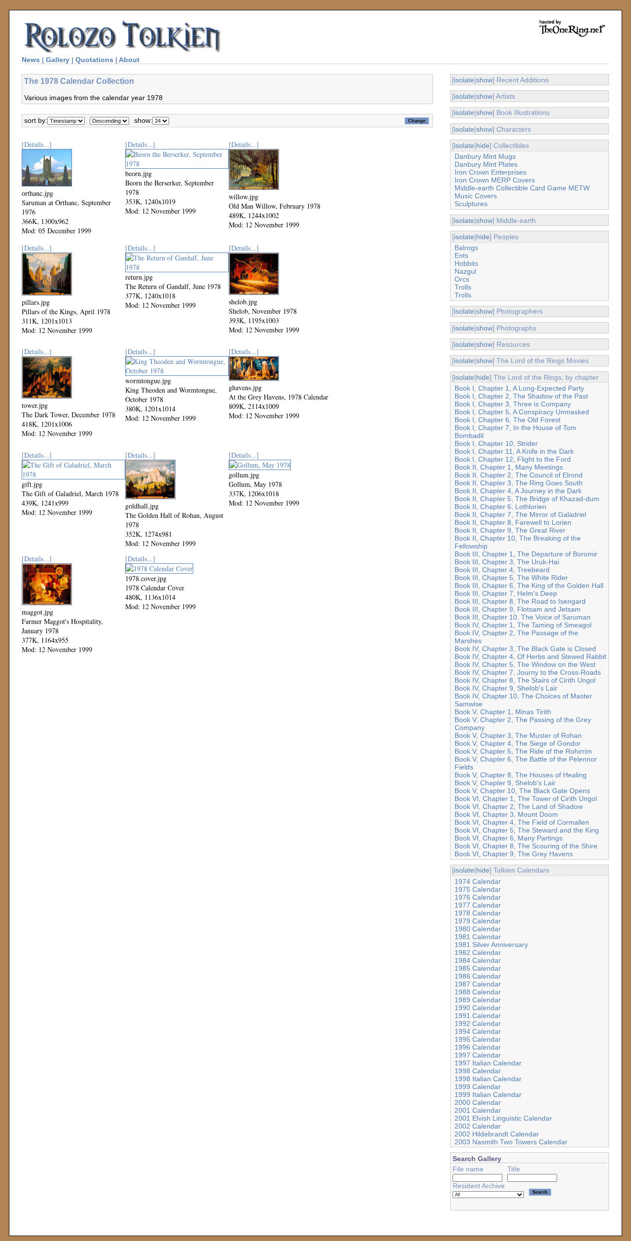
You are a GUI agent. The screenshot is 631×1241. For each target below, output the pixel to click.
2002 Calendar (478, 1126)
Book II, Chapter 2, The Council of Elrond (519, 475)
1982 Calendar (478, 952)
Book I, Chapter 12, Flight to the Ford (513, 459)
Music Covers (476, 196)
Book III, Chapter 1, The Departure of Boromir (526, 554)
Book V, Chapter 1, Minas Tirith (503, 712)
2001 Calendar (478, 1110)
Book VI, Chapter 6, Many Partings (508, 838)
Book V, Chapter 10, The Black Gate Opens (522, 791)
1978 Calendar (478, 913)
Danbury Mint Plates (486, 164)
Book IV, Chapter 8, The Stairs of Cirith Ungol (525, 680)
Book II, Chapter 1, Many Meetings (509, 467)
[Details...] (37, 144)
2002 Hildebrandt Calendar (497, 1134)
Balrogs (466, 248)
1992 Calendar (478, 1023)
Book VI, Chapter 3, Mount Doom (506, 814)
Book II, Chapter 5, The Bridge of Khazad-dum (527, 499)
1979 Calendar (478, 921)
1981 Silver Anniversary (491, 945)
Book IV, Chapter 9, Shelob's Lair (506, 688)
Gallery (58, 60)
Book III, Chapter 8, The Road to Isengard (520, 601)
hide (483, 145)
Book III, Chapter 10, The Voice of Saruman (523, 617)
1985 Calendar (478, 968)
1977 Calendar (478, 905)
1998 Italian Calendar (488, 1079)
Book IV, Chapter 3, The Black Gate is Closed (525, 649)
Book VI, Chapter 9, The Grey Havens (514, 854)
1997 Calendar (478, 1055)
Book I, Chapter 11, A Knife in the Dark (514, 451)
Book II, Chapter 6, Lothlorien (500, 507)
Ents (461, 255)
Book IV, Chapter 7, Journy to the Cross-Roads (528, 672)
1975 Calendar (478, 889)
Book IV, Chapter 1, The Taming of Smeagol (523, 625)
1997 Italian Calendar (488, 1063)
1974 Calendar (478, 881)
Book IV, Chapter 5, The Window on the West (525, 664)
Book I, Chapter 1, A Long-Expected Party (519, 388)
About (129, 60)
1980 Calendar (478, 929)
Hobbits (466, 263)
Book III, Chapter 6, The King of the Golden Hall (529, 585)
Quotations (94, 60)
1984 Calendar (478, 960)
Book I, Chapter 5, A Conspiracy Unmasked (522, 412)
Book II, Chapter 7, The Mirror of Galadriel (520, 514)
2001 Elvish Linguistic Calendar (503, 1118)
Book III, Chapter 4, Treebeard (502, 570)
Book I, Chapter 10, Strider (496, 443)
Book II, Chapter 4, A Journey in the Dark (518, 491)
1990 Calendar (478, 1008)
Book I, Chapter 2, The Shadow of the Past (521, 396)
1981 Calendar (478, 937)
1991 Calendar (478, 1016)
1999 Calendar (478, 1087)
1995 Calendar (478, 1039)
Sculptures (471, 204)
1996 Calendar (478, 1047)
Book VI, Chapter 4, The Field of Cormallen (522, 822)
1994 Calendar (478, 1031)
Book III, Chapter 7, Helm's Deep (506, 593)
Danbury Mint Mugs (485, 156)
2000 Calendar (478, 1102)
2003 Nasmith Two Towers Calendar (511, 1142)
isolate (464, 80)
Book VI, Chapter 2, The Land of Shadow (519, 806)
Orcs (462, 279)
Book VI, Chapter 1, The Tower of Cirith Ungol (526, 799)
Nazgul (465, 271)
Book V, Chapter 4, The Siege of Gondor (518, 743)
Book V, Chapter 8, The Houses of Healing (521, 775)
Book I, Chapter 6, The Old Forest (508, 420)
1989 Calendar (478, 1000)
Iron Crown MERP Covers (495, 180)
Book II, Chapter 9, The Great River (510, 530)
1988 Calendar (478, 992)
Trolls (463, 287)
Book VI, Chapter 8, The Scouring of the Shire (526, 846)
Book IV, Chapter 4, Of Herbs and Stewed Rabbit (530, 656)
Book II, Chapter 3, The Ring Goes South (519, 483)
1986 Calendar (478, 976)
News (31, 60)
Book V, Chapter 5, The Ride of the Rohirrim (523, 751)
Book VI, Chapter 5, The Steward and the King (527, 830)
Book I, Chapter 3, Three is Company (513, 404)
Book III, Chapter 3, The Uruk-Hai (507, 562)
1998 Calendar (478, 1071)
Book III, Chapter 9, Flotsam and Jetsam (518, 609)
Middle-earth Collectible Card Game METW (522, 188)
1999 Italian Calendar (488, 1094)
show (484, 80)
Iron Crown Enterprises (490, 172)
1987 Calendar (478, 984)
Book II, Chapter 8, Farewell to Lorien (513, 522)
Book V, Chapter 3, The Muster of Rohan (518, 735)
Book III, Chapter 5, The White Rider (511, 578)
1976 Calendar (478, 897)
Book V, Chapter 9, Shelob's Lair (505, 783)
